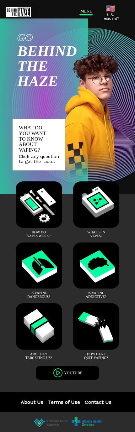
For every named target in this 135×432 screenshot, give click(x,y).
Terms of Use (64, 402)
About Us (32, 402)
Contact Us (98, 402)
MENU (84, 11)
